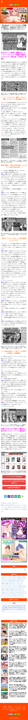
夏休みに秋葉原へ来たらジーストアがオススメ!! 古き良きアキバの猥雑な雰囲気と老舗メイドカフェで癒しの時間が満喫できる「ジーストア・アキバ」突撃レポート (18, 649)
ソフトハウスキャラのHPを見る (14, 476)
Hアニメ (15, 586)
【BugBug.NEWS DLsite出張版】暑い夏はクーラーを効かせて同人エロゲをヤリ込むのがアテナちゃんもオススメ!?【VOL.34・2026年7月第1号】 (18, 694)
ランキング (4, 580)
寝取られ (12, 589)
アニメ (3, 586)
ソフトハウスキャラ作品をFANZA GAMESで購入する (14, 482)
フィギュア (9, 586)
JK (16, 592)
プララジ (6, 507)
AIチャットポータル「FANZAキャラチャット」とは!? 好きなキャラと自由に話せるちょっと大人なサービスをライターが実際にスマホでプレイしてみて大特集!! (18, 641)
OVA (24, 586)
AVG (10, 577)
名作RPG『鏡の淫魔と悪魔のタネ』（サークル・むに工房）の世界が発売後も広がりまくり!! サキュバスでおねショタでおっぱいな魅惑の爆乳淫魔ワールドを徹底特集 (18, 687)
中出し (12, 592)
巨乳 (14, 577)
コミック (4, 595)
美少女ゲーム (14, 502)
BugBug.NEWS (18, 707)
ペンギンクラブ (18, 709)
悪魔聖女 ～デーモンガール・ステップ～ (13, 509)
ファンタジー (19, 583)
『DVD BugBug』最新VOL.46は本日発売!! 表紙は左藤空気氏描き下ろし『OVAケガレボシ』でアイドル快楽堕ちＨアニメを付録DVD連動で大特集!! (17, 679)
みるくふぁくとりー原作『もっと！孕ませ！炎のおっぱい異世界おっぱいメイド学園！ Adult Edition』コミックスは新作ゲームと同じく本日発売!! (18, 664)
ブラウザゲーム (20, 589)
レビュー (9, 595)
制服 (7, 583)
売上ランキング (22, 592)
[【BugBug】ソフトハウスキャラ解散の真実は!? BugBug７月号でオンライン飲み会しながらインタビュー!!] (15, 496)
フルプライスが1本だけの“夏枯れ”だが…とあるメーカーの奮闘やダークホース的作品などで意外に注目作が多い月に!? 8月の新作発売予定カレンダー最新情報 (18, 634)
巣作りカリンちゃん (19, 507)
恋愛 (20, 586)
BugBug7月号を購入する (14, 487)
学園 (24, 577)
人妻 (14, 595)
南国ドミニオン (11, 507)
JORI (14, 505)
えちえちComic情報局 (10, 709)
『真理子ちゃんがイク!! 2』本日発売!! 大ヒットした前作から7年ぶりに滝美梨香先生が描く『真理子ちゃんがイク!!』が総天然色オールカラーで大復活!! (18, 672)
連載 (3, 583)
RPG (22, 580)
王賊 (23, 509)
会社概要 (4, 706)
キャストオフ (20, 595)
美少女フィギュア (5, 592)
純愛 (3, 589)
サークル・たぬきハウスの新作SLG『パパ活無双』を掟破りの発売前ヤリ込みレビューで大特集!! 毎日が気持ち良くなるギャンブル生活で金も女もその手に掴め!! (18, 657)
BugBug (4, 502)
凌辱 (18, 580)
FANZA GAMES (9, 505)
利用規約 (9, 706)
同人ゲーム (12, 583)
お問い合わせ (10, 707)
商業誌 (7, 589)
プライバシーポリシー (17, 706)
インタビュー (8, 502)
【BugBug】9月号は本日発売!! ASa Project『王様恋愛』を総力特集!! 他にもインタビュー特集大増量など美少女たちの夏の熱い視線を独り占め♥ (17, 626)
